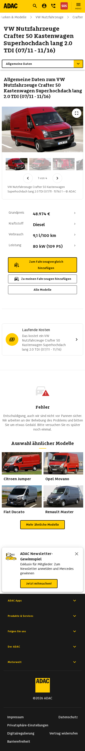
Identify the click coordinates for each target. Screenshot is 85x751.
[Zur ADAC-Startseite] (10, 5)
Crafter (78, 17)
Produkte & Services (20, 616)
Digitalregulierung (20, 733)
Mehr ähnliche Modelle (42, 524)
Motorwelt (15, 662)
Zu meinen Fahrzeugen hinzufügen (46, 279)
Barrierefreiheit (18, 741)
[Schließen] (76, 554)
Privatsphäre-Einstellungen (27, 725)
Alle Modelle (42, 290)
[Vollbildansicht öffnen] (76, 113)
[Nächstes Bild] (57, 178)
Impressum (15, 717)
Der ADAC (14, 646)
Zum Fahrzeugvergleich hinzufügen (46, 265)
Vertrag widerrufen (63, 733)
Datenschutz (68, 717)
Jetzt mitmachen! (39, 583)
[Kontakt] (53, 6)
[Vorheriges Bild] (28, 178)
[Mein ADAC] (44, 6)
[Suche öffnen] (35, 6)
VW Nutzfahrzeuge (49, 17)
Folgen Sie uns (17, 631)
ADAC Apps (15, 600)
